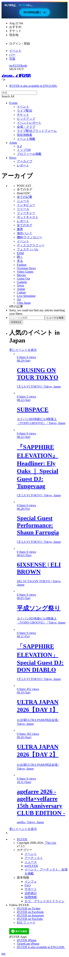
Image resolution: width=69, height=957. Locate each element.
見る (20, 261)
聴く (20, 256)
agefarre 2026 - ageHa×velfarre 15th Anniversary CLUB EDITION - (41, 802)
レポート (23, 165)
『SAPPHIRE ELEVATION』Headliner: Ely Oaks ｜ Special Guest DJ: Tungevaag (37, 466)
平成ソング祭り (39, 608)
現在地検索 (24, 134)
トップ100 (24, 149)
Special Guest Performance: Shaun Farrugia (38, 525)
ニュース (23, 201)
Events (13, 103)
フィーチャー (26, 213)
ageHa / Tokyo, (30, 822)
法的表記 (31, 893)
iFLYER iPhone (26, 940)
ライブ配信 (24, 110)
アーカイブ (24, 161)
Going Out (23, 278)
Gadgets (22, 282)
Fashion (21, 264)
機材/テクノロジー (29, 237)
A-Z (19, 146)
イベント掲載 (26, 138)
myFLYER (16, 65)
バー (12, 54)
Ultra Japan (24, 302)
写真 (12, 58)
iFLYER (22, 839)
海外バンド (24, 233)
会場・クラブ (26, 126)
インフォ (31, 881)
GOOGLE (16, 322)
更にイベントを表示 (23, 349)
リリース (23, 209)
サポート (31, 889)
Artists (13, 142)
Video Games (25, 271)
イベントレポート (29, 122)
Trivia (20, 285)
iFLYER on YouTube (30, 918)
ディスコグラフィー (30, 245)
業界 (20, 229)
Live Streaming (26, 295)
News (12, 157)
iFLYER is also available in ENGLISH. (33, 85)
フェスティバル (27, 249)
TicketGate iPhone (28, 943)
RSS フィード (26, 922)
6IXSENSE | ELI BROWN (39, 568)
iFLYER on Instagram (30, 915)
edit (25, 65)
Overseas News (26, 268)
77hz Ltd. (50, 842)
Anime (21, 289)
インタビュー (26, 205)
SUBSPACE (32, 409)
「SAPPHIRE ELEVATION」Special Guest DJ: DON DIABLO (40, 658)
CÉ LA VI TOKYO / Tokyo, (39, 386)
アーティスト (34, 858)
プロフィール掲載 (29, 153)
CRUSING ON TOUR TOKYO (37, 374)
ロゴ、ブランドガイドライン (44, 901)
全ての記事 (24, 197)
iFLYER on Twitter (28, 908)
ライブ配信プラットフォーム (37, 130)
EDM (20, 253)
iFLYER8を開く (35, 12)
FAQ (28, 885)
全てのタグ (24, 225)
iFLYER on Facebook (30, 912)
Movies (21, 275)
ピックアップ (26, 118)
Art (19, 299)
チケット (23, 114)
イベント (15, 50)
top (3, 953)
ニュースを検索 (55, 317)
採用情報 (31, 897)
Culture (21, 292)
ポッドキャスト (27, 217)
